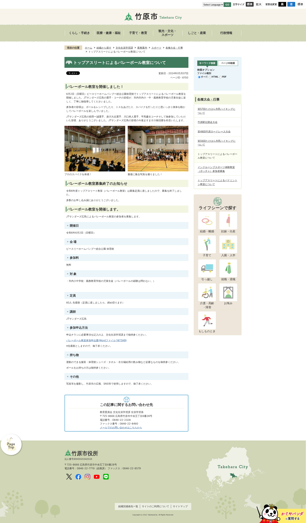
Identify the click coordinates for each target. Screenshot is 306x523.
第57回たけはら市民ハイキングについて (216, 110)
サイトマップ (180, 506)
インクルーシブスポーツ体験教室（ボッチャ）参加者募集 (216, 169)
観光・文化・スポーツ (167, 33)
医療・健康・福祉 (109, 33)
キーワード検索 (207, 63)
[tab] (207, 63)
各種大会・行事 (174, 47)
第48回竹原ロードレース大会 (214, 131)
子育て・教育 (138, 33)
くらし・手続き (79, 33)
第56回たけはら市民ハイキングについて (217, 142)
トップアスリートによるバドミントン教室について (217, 182)
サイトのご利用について (155, 506)
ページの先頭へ (11, 444)
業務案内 (142, 47)
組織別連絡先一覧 (128, 506)
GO (227, 4)
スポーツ (156, 47)
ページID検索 (228, 63)
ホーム (88, 47)
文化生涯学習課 (124, 47)
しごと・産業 (197, 33)
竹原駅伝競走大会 (207, 122)
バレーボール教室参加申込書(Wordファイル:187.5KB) (96, 340)
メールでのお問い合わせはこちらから (121, 427)
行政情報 (226, 33)
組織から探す (104, 47)
